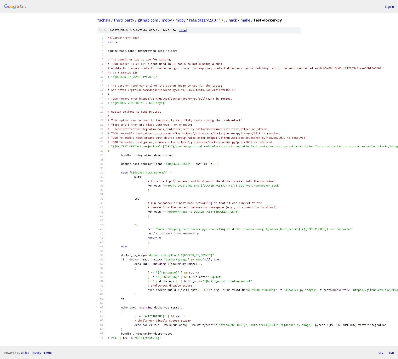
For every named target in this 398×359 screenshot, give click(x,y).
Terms (48, 353)
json (390, 352)
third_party (124, 20)
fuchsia (103, 20)
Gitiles (25, 353)
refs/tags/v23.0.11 (205, 20)
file (182, 30)
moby (167, 20)
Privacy (36, 353)
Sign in (389, 6)
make (245, 20)
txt (380, 352)
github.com (148, 20)
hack (233, 20)
